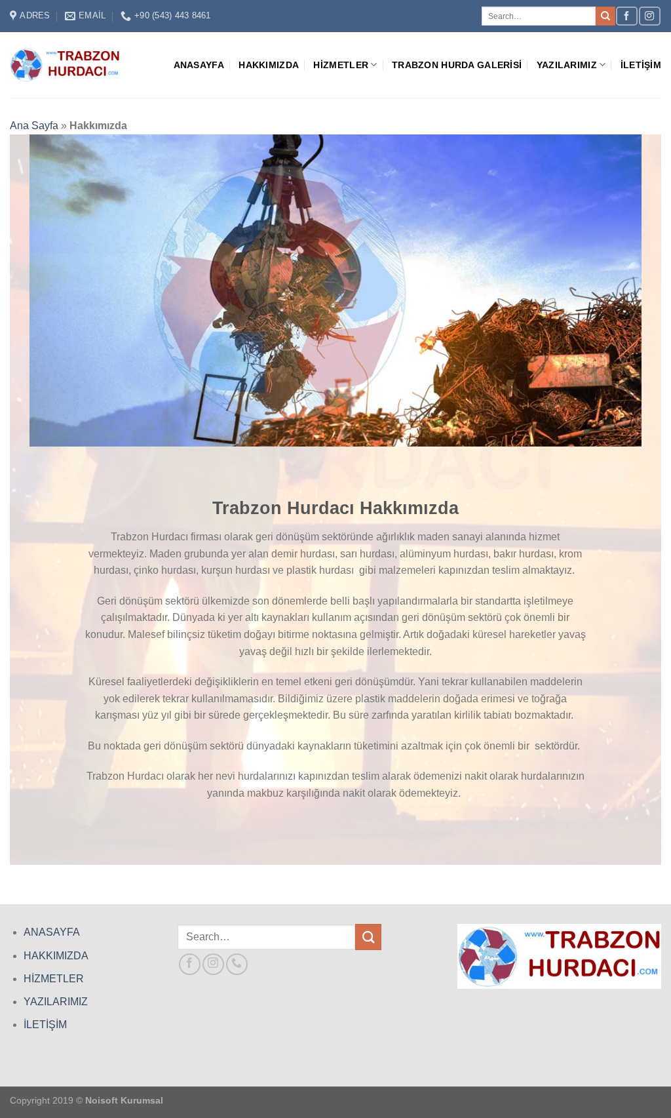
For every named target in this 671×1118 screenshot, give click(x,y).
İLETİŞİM (45, 1024)
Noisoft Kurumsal (124, 1100)
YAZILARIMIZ (56, 1001)
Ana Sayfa (34, 125)
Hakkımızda (269, 65)
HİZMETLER (54, 978)
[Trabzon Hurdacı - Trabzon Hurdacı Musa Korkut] (65, 65)
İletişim (641, 65)
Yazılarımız (567, 65)
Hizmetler (340, 65)
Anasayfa (199, 65)
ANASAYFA (52, 932)
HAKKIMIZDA (56, 955)
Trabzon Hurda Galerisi (457, 65)
